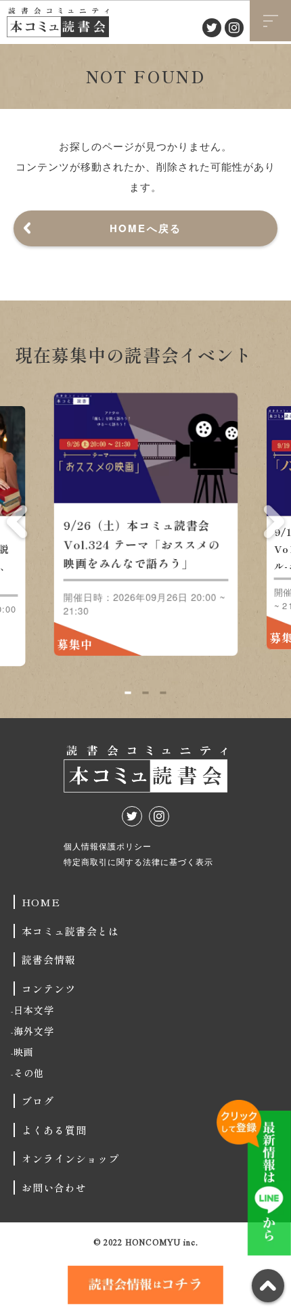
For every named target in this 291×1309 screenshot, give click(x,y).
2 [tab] (145, 692)
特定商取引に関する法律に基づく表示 (138, 861)
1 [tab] (128, 692)
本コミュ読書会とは (70, 931)
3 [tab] (163, 692)
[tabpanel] (146, 529)
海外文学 (34, 1031)
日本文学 (34, 1010)
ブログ (38, 1101)
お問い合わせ (54, 1187)
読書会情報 (49, 959)
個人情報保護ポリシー (108, 845)
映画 (24, 1052)
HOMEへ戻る (146, 228)
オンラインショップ (70, 1158)
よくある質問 (54, 1130)
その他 (29, 1073)
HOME (41, 902)
